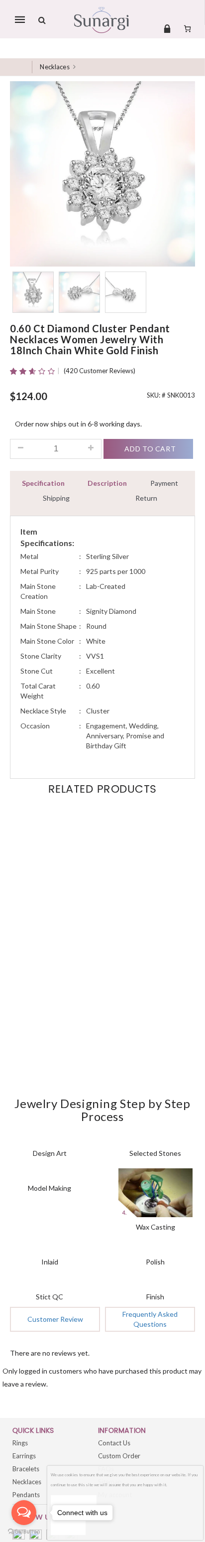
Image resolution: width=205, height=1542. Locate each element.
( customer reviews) (99, 371)
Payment (164, 483)
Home (22, 67)
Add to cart (150, 448)
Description (107, 483)
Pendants (26, 1495)
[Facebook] (18, 1536)
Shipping (56, 498)
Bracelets (25, 1469)
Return (146, 498)
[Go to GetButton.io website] (24, 1532)
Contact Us (114, 1443)
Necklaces (54, 67)
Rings (20, 1443)
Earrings (24, 1456)
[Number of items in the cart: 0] (187, 28)
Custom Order (119, 1456)
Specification (43, 483)
